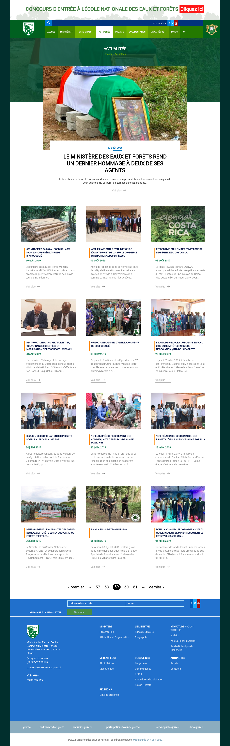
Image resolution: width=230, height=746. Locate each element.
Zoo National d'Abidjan (183, 640)
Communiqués (143, 668)
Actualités (104, 32)
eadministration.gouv (52, 727)
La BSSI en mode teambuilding (109, 529)
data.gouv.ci (196, 727)
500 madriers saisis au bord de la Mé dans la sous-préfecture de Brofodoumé (48, 252)
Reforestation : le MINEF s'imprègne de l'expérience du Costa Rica (179, 251)
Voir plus (117, 190)
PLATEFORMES (85, 32)
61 (135, 587)
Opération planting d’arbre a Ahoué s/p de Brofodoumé (115, 344)
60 (126, 587)
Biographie (141, 637)
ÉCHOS (174, 32)
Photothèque (107, 663)
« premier (76, 587)
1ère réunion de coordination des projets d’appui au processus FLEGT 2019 (180, 438)
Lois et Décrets (143, 684)
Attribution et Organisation (114, 637)
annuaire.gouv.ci (82, 727)
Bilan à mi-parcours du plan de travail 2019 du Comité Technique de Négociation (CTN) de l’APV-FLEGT (179, 346)
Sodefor (175, 635)
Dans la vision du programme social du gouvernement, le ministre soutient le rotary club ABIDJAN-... (180, 532)
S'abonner (79, 612)
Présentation (107, 631)
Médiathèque (157, 32)
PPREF (139, 674)
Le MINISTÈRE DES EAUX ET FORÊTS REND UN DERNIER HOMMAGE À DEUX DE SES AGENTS (115, 163)
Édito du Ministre (144, 631)
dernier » (156, 587)
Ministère (65, 32)
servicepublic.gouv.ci (167, 727)
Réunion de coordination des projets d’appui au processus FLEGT (49, 438)
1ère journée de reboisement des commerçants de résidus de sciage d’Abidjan (112, 439)
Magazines (141, 663)
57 (98, 587)
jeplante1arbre (35, 679)
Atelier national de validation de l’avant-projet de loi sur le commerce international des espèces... (114, 252)
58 (106, 587)
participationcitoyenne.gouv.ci (123, 727)
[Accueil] (27, 28)
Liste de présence (109, 694)
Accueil (51, 32)
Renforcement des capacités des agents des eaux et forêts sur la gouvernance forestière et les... (50, 532)
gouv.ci (27, 727)
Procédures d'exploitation (149, 679)
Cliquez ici (191, 9)
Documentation (137, 32)
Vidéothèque (107, 668)
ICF (184, 32)
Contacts (176, 668)
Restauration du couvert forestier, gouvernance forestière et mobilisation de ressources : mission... (49, 346)
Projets (119, 32)
